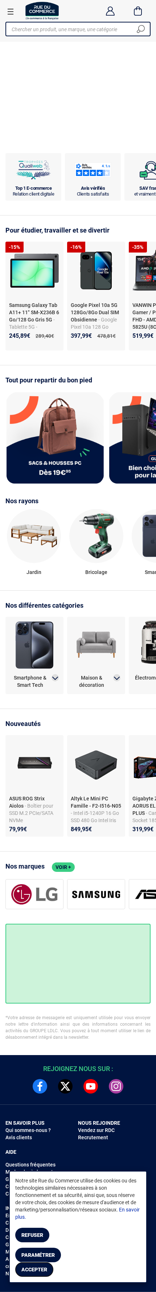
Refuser (32, 1235)
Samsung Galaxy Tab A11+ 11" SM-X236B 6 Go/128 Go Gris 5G (34, 312)
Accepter (34, 1269)
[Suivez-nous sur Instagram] (116, 1086)
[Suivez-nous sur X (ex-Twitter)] (65, 1086)
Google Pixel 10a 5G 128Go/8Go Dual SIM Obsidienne (95, 312)
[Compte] (110, 11)
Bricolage (96, 572)
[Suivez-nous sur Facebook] (40, 1086)
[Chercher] (141, 29)
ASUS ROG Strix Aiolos (27, 802)
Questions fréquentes (30, 1165)
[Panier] (138, 11)
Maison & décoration (91, 681)
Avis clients (18, 1137)
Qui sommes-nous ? (28, 1130)
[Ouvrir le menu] (10, 11)
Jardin (33, 572)
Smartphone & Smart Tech (30, 681)
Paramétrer (38, 1255)
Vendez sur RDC (96, 1130)
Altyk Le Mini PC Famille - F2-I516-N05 (96, 802)
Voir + (63, 867)
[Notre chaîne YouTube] (90, 1086)
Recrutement (93, 1137)
